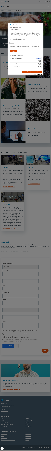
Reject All (26, 71)
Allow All (13, 51)
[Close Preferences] (2, 448)
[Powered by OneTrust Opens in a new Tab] (38, 74)
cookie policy (12, 42)
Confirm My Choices (36, 71)
